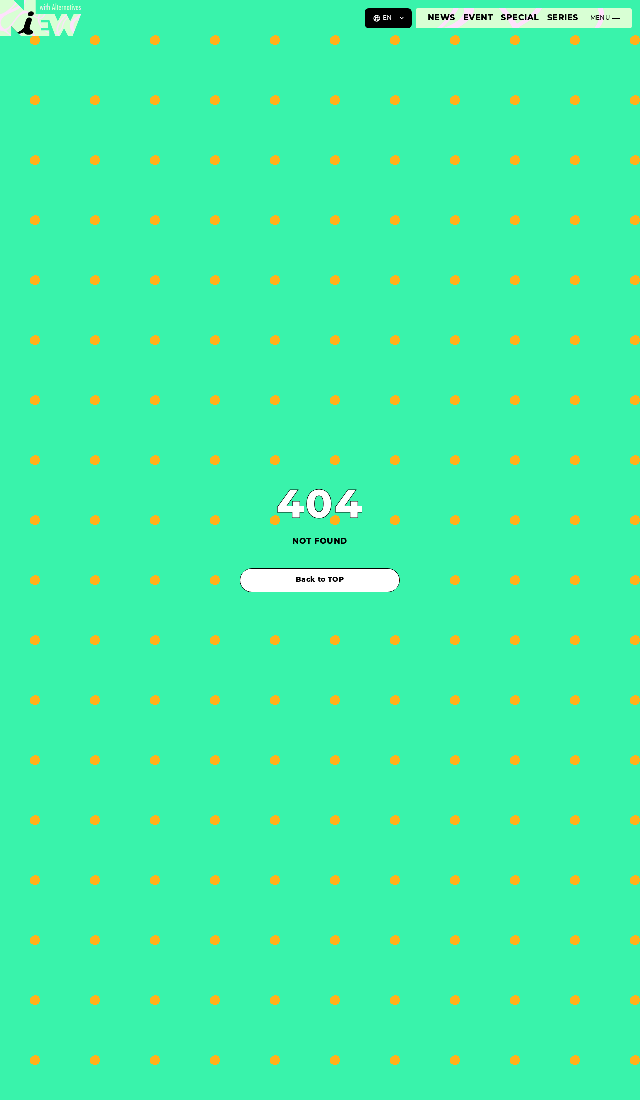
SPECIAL (520, 18)
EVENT (478, 18)
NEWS (442, 18)
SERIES (563, 18)
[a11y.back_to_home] (41, 21)
